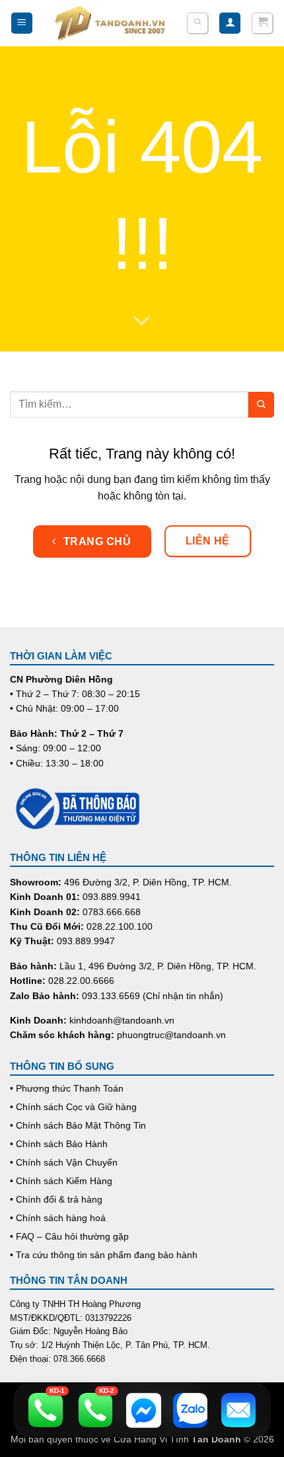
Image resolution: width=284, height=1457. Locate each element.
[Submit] (261, 405)
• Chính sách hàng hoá (58, 1217)
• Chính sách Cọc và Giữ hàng (73, 1106)
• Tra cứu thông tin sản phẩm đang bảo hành (103, 1254)
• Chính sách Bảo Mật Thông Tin (78, 1125)
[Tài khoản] (229, 23)
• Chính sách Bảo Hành (59, 1143)
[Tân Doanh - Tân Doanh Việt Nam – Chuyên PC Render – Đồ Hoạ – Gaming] (110, 23)
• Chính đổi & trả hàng (56, 1199)
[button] (21, 23)
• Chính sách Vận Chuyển (64, 1162)
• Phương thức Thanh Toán (67, 1088)
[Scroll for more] (142, 322)
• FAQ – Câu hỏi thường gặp (69, 1236)
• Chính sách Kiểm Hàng (61, 1180)
